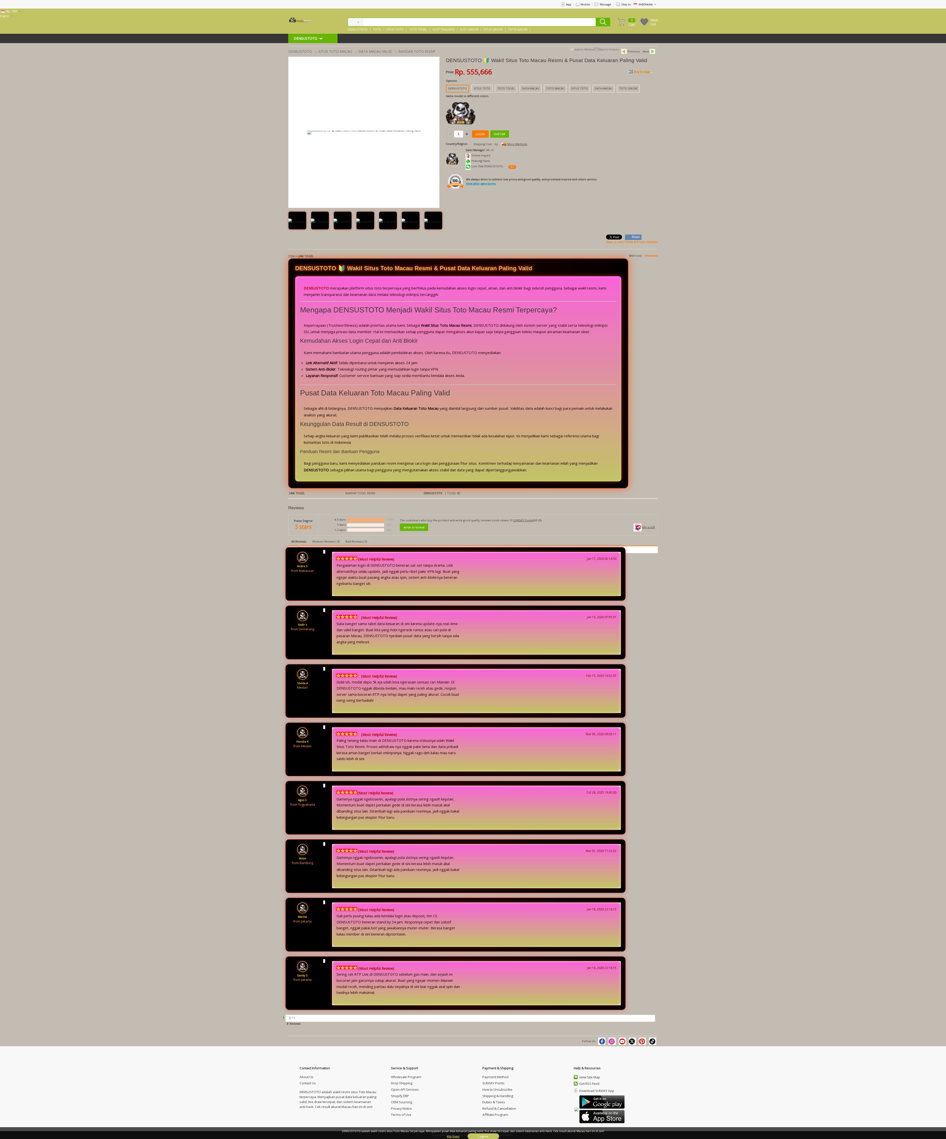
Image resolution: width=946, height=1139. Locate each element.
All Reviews (298, 541)
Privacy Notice (401, 1108)
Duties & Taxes (493, 1102)
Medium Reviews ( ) (325, 541)
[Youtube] (622, 1041)
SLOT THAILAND (443, 29)
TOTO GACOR (517, 29)
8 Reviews (651, 255)
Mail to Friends (609, 49)
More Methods (517, 144)
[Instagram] (612, 1041)
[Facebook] (602, 1041)
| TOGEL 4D (452, 493)
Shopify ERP (400, 1096)
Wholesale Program (406, 1077)
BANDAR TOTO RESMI (416, 51)
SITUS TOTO (395, 29)
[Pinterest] (642, 1041)
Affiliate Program (495, 1114)
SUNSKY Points (523, 520)
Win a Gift (648, 527)
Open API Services (405, 1089)
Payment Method (495, 1077)
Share (636, 237)
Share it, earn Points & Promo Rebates (632, 242)
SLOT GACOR (469, 29)
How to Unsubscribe (497, 1089)
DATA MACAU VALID (375, 51)
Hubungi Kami (481, 161)
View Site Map (589, 1077)
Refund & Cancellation (499, 1108)
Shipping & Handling (497, 1096)
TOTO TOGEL (418, 29)
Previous (634, 51)
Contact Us (308, 1083)
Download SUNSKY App (596, 1090)
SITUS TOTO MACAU (335, 51)
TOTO (377, 29)
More (512, 167)
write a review (414, 527)
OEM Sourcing (401, 1102)
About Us (306, 1077)
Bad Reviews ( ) (356, 541)
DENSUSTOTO (358, 29)
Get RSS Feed (589, 1083)
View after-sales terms (481, 183)
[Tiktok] (652, 1041)
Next (646, 51)
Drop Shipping (401, 1083)
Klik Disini (453, 1136)
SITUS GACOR (493, 29)
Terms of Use (401, 1114)
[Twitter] (632, 1041)
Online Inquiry (481, 155)
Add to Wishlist (584, 49)
